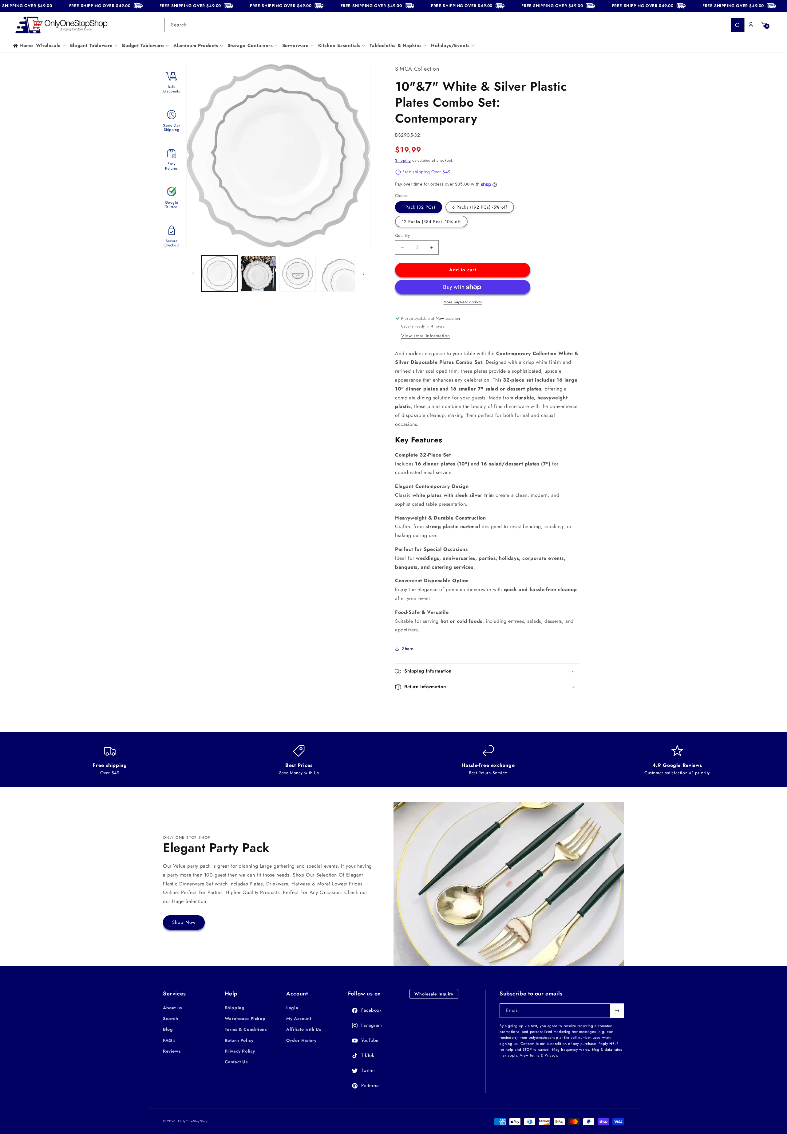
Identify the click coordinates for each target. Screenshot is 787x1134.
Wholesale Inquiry (433, 994)
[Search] (737, 25)
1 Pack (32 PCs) (418, 207)
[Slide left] (193, 274)
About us (172, 1008)
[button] (51, 46)
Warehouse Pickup (245, 1018)
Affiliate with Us (303, 1029)
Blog (168, 1029)
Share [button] (407, 649)
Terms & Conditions (246, 1029)
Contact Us (236, 1062)
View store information (425, 335)
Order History (301, 1040)
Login (292, 1008)
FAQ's (169, 1040)
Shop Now (184, 922)
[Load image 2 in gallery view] (258, 274)
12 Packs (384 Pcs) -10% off (431, 221)
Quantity (402, 235)
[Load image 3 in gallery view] (297, 274)
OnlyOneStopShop (193, 1121)
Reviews (171, 1051)
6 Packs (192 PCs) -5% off (479, 207)
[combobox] (454, 25)
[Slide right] (363, 274)
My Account (298, 1018)
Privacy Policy (240, 1051)
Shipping (403, 160)
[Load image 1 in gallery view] (219, 274)
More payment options (463, 302)
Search (170, 1018)
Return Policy (239, 1040)
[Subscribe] (617, 1010)
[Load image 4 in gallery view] (337, 274)
